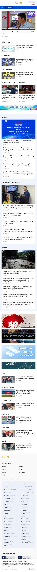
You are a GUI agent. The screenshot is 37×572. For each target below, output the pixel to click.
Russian (25, 513)
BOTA (4, 248)
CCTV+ (4, 475)
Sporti (5, 428)
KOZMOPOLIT (7, 387)
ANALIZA (5, 56)
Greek (8, 522)
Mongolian (26, 490)
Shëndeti (6, 414)
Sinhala (25, 519)
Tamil (24, 527)
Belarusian (10, 490)
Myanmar (27, 492)
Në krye (5, 42)
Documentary (22, 472)
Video (22, 83)
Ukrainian (26, 536)
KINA (4, 117)
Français (4, 469)
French (8, 516)
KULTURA (6, 401)
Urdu (23, 539)
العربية (20, 469)
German (8, 519)
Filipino (8, 513)
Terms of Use (13, 569)
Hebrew (8, 527)
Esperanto (9, 510)
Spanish (25, 522)
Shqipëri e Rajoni (10, 182)
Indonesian (11, 536)
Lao (23, 484)
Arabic (7, 487)
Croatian (8, 501)
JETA (4, 374)
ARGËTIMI (6, 441)
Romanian (26, 510)
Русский (4, 472)
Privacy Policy (5, 569)
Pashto (24, 507)
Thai (23, 530)
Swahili (25, 524)
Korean (8, 545)
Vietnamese (27, 542)
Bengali (7, 492)
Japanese (8, 542)
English (4, 466)
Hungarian (9, 533)
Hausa (7, 524)
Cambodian (8, 498)
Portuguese (27, 504)
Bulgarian (9, 495)
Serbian (25, 516)
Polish (24, 501)
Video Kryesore (9, 83)
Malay (26, 487)
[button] (4, 28)
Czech (7, 504)
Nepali (24, 495)
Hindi (7, 530)
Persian (25, 498)
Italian (7, 539)
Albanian (8, 484)
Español (20, 466)
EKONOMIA (6, 69)
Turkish (25, 533)
